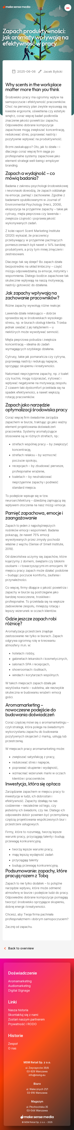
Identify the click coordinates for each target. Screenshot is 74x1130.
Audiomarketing (19, 986)
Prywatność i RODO (22, 1024)
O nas (12, 1048)
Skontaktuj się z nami (23, 1015)
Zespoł (13, 1043)
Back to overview (18, 947)
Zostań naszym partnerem (26, 1019)
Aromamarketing (20, 981)
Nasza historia (18, 1010)
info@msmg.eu (37, 1075)
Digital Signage (19, 990)
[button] (67, 7)
